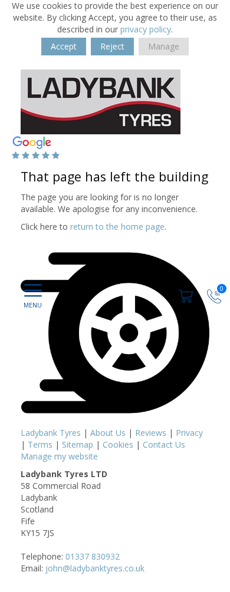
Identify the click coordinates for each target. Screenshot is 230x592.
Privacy (189, 432)
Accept (64, 46)
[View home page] (100, 101)
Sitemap (77, 444)
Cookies (118, 444)
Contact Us (164, 444)
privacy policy (145, 29)
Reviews (150, 432)
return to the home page (117, 226)
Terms (40, 444)
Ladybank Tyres (51, 432)
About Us (108, 432)
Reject (112, 46)
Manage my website (59, 456)
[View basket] (187, 294)
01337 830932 (92, 556)
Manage (163, 46)
